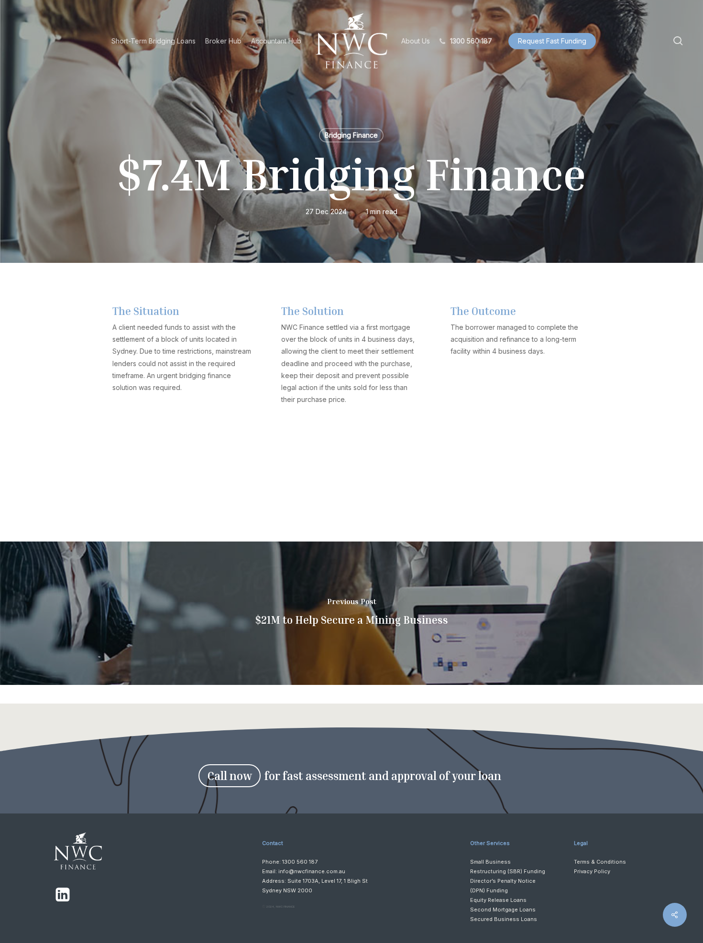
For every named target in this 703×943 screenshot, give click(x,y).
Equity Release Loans (498, 900)
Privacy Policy (592, 871)
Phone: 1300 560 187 (290, 861)
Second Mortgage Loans (503, 909)
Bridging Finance (351, 135)
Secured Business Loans (503, 919)
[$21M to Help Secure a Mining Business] (351, 613)
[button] (229, 776)
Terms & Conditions (600, 861)
